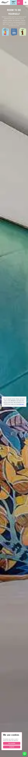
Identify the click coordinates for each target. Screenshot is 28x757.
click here (21, 404)
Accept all (11, 746)
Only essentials (11, 743)
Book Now (19, 2)
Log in (13, 3)
